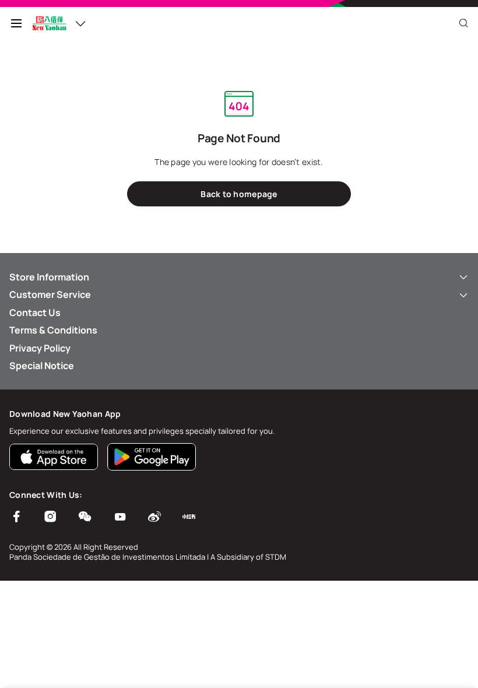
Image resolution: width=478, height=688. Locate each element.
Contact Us (35, 312)
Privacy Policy (40, 348)
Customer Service (50, 294)
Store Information (49, 277)
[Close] (463, 23)
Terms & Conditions (53, 330)
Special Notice (41, 365)
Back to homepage (239, 193)
